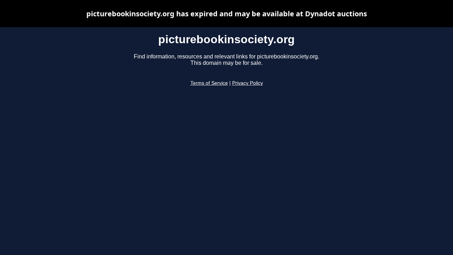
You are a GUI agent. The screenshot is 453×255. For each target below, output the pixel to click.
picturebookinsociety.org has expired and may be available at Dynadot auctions (226, 13)
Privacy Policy (247, 83)
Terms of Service (209, 83)
